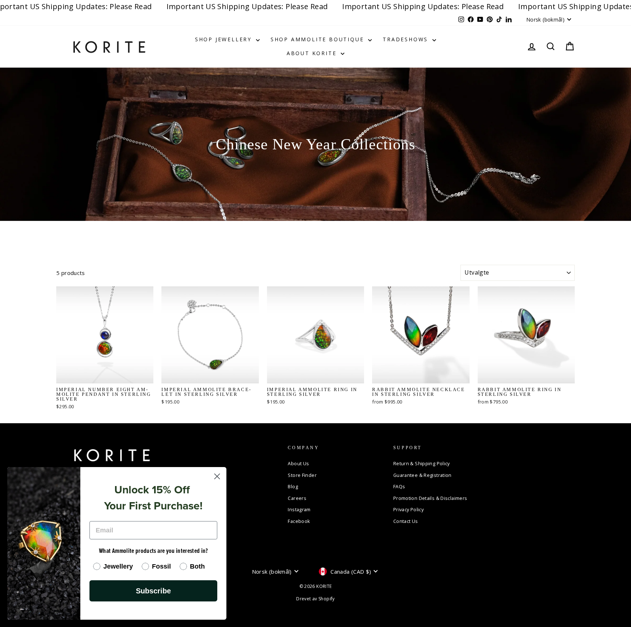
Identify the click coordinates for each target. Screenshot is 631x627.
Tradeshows (407, 39)
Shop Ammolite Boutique (318, 39)
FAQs (399, 486)
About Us (298, 463)
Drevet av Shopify (315, 599)
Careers (297, 498)
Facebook (299, 521)
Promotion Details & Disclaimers (430, 498)
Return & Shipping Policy (421, 463)
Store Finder (302, 475)
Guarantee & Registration (422, 475)
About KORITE (313, 53)
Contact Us (405, 521)
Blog (293, 486)
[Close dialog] (217, 476)
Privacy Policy (408, 509)
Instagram (299, 509)
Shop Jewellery (224, 39)
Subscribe (153, 591)
